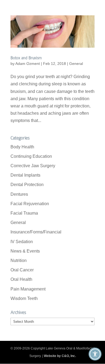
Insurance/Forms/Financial (35, 232)
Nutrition (18, 260)
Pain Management (28, 289)
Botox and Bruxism (26, 58)
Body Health (22, 147)
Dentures (19, 194)
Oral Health (21, 279)
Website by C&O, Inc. (60, 356)
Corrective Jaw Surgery (32, 165)
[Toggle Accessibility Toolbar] (95, 354)
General (76, 63)
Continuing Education (31, 156)
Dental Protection (27, 184)
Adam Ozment (27, 63)
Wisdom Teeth (24, 298)
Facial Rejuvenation (29, 203)
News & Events (25, 251)
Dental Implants (25, 175)
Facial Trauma (24, 213)
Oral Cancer (22, 270)
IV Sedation (21, 241)
